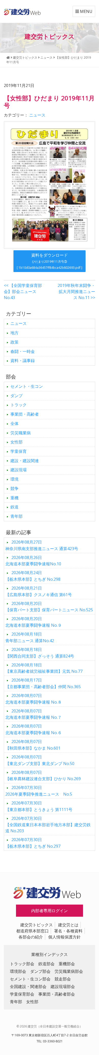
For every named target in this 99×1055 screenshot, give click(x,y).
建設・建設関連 (24, 460)
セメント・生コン (26, 386)
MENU (85, 11)
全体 (14, 423)
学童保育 (18, 451)
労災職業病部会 (69, 971)
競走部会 (63, 979)
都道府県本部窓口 (32, 931)
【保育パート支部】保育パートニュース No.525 (49, 607)
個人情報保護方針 (64, 937)
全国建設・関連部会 (28, 986)
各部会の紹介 (31, 937)
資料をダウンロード (49, 261)
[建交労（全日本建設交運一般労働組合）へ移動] (8, 57)
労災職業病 (20, 433)
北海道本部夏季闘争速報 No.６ (33, 729)
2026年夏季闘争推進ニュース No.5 (38, 791)
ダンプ (16, 395)
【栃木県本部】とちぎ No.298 (32, 576)
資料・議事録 (22, 360)
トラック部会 (22, 964)
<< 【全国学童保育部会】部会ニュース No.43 (23, 291)
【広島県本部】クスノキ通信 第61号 (38, 591)
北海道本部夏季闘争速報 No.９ (33, 622)
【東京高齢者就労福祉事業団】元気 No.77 (43, 668)
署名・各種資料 (68, 931)
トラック (18, 405)
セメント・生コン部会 (30, 979)
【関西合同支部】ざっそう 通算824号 (39, 653)
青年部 (16, 516)
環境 (14, 479)
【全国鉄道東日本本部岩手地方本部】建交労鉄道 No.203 (48, 825)
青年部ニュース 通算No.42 (29, 637)
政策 (14, 342)
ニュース (37, 115)
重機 (14, 498)
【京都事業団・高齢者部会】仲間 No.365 (43, 683)
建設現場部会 (63, 986)
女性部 (16, 442)
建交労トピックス (36, 925)
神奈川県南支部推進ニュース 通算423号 (41, 545)
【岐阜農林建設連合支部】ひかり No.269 (43, 776)
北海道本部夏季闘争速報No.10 (33, 561)
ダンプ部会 (40, 971)
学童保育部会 (22, 994)
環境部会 (18, 971)
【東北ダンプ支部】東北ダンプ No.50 (39, 760)
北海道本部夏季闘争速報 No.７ (33, 714)
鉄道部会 (46, 964)
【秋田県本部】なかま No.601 (32, 745)
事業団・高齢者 (24, 414)
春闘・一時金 (22, 351)
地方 (14, 332)
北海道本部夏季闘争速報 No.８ (33, 699)
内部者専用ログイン (49, 910)
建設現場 (18, 470)
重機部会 (67, 964)
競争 (14, 488)
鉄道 (14, 507)
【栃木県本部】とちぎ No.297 (32, 843)
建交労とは (68, 925)
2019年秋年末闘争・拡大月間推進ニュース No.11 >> (76, 291)
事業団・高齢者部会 (56, 994)
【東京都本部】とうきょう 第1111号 (38, 806)
